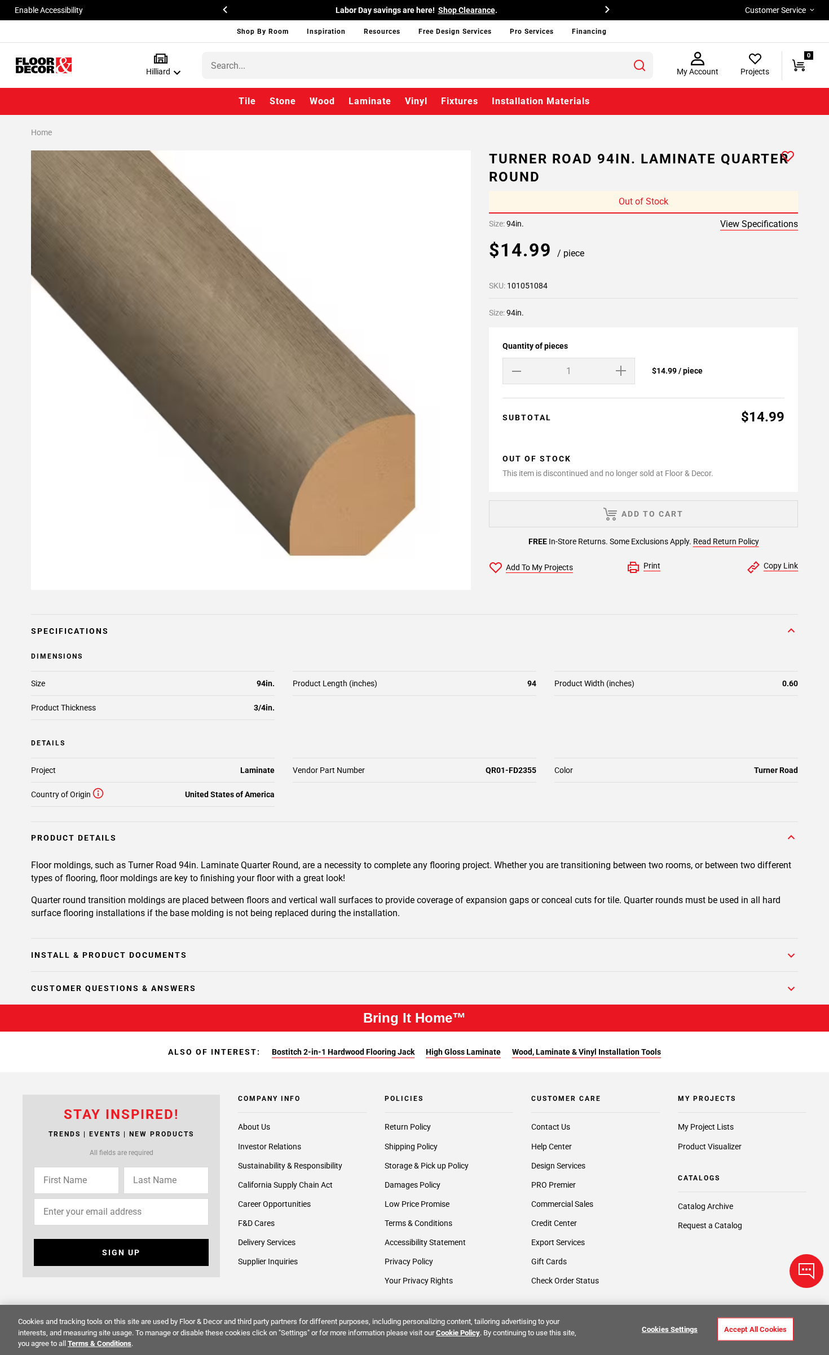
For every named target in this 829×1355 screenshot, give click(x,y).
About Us (254, 1126)
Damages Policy (412, 1184)
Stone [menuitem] (283, 101)
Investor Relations (269, 1145)
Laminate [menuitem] (370, 101)
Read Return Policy (726, 541)
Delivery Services (267, 1241)
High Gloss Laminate (463, 1051)
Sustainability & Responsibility (290, 1165)
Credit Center (554, 1222)
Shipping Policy (411, 1145)
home (41, 132)
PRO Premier (553, 1184)
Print (651, 565)
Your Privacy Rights (419, 1280)
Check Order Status (565, 1280)
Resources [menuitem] (382, 31)
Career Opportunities (274, 1203)
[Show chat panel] (806, 1271)
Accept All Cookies (755, 1329)
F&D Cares (256, 1222)
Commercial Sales (562, 1203)
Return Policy (408, 1126)
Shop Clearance (424, 10)
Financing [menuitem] (589, 31)
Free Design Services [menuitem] (455, 31)
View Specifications (759, 224)
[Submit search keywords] (639, 65)
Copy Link (781, 565)
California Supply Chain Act (285, 1184)
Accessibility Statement (425, 1241)
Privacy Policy (409, 1260)
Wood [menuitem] (322, 101)
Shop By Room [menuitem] (263, 31)
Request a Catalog (710, 1225)
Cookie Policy (458, 1333)
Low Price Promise (417, 1203)
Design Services (558, 1165)
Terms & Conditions (418, 1222)
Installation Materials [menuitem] (541, 101)
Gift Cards (549, 1260)
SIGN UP (121, 1252)
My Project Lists (706, 1126)
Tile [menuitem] (247, 101)
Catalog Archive (705, 1206)
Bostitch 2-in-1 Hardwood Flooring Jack (343, 1051)
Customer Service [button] (775, 10)
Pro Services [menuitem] (532, 31)
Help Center (551, 1145)
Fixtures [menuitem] (459, 101)
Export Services (558, 1241)
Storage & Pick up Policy (427, 1165)
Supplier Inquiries (268, 1260)
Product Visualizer (710, 1145)
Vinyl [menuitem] (416, 101)
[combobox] (427, 65)
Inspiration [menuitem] (326, 31)
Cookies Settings (670, 1329)
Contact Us (550, 1126)
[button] (161, 65)
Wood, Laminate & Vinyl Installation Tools (586, 1051)
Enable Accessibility (49, 10)
